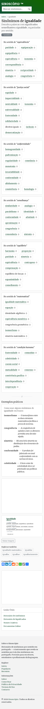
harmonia (9, 251)
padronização (11, 155)
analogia (9, 76)
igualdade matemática (15, 302)
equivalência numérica (16, 319)
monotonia (10, 166)
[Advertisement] (22, 496)
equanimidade (12, 279)
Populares (6, 669)
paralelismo (10, 211)
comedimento (11, 285)
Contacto (5, 690)
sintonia (28, 234)
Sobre (4, 679)
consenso (28, 370)
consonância (11, 234)
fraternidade (11, 115)
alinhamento (11, 183)
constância (30, 161)
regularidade (11, 161)
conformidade (11, 178)
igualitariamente (30, 554)
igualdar (28, 550)
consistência (11, 189)
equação (9, 307)
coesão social (11, 364)
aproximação (11, 223)
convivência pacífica (14, 375)
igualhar (16, 554)
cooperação (10, 387)
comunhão (29, 353)
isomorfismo (11, 330)
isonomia (28, 59)
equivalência (11, 59)
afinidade (30, 217)
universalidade (12, 110)
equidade (9, 93)
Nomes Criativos (10, 623)
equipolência (11, 53)
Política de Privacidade (11, 684)
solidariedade (11, 121)
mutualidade (11, 370)
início (3, 17)
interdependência (13, 381)
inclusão (30, 127)
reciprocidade (27, 70)
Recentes (5, 671)
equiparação (27, 47)
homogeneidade (12, 149)
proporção (26, 251)
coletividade (11, 358)
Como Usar (6, 682)
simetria (9, 70)
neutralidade (11, 104)
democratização (12, 132)
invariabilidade (12, 172)
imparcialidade (12, 98)
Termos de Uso (8, 687)
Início (4, 666)
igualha (6, 554)
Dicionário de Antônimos (14, 616)
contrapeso (29, 262)
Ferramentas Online (12, 626)
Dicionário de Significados (15, 619)
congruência (26, 76)
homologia (29, 189)
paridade (9, 47)
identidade (29, 211)
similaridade (11, 206)
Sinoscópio (12, 4)
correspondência (13, 64)
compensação (11, 268)
